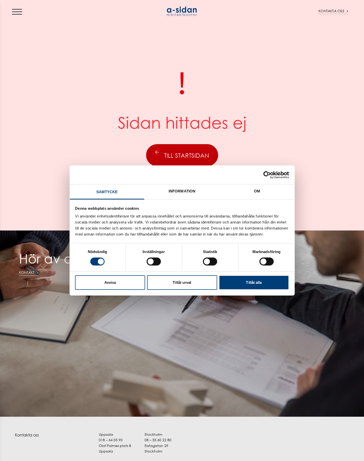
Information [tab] (182, 191)
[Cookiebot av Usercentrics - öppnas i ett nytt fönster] (267, 174)
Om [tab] (257, 191)
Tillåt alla (254, 282)
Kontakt (27, 272)
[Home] (182, 11)
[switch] (154, 262)
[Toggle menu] (17, 12)
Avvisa (110, 282)
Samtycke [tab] (107, 192)
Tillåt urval (182, 282)
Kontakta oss (331, 11)
